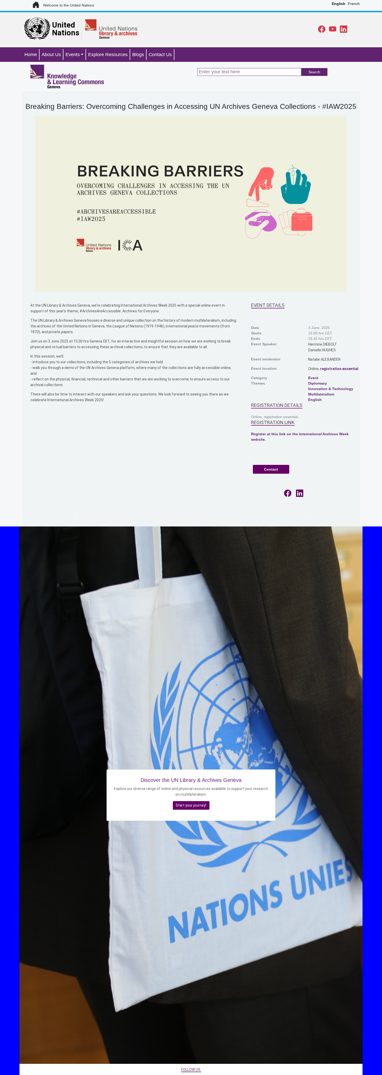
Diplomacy (317, 383)
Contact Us (160, 54)
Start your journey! (191, 805)
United (63, 25)
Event (313, 378)
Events (72, 54)
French (354, 4)
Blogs (138, 54)
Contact (271, 469)
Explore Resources (108, 54)
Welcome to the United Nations (69, 5)
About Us (51, 54)
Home (30, 54)
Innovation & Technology (330, 389)
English (338, 4)
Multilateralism (321, 394)
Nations (65, 32)
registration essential (339, 369)
